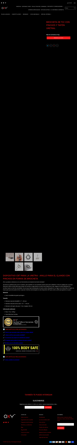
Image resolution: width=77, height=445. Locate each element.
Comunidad (23, 435)
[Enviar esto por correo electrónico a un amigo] (57, 45)
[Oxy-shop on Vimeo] (5, 2)
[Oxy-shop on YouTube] (3, 2)
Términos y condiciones (26, 424)
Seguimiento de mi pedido (27, 419)
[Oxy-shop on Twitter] (1, 2)
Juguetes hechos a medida (45, 432)
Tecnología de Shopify (16, 441)
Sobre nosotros (24, 417)
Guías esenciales (43, 424)
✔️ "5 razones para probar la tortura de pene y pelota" (17, 340)
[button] (55, 6)
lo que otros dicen (25, 432)
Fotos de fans (42, 422)
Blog (22, 427)
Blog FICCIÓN (24, 430)
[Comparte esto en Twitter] (47, 45)
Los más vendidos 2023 (44, 419)
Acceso (70, 2)
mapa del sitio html (43, 437)
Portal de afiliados (43, 430)
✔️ (4, 335)
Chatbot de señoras (43, 427)
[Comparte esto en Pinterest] (54, 45)
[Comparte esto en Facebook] (51, 45)
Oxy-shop (8, 441)
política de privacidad (44, 435)
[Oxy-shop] (4, 8)
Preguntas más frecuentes (27, 422)
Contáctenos (42, 417)
